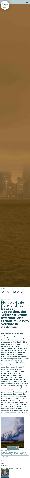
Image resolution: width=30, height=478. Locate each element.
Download (13, 448)
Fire (2, 461)
